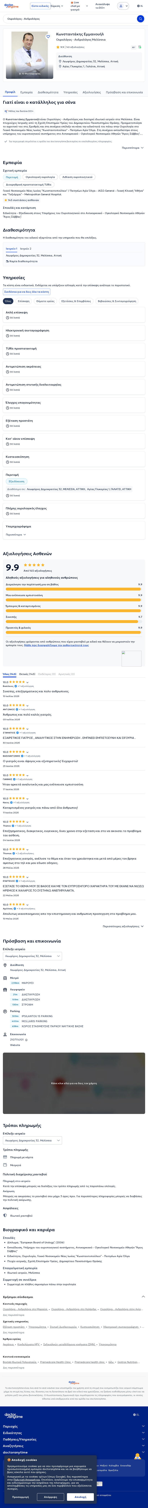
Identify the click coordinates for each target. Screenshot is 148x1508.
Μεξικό (103, 1465)
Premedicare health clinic (90, 1362)
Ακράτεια (8, 1344)
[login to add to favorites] (48, 37)
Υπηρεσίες (71, 92)
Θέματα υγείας (45, 301)
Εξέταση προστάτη (14, 1326)
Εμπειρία (26, 92)
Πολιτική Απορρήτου (27, 1479)
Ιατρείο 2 (25, 248)
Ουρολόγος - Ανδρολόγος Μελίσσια (81, 39)
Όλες (8, 301)
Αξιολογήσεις (92, 92)
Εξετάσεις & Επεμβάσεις (76, 301)
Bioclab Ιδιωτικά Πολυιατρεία (20, 1362)
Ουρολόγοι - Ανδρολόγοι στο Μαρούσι (25, 1309)
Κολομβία (114, 1465)
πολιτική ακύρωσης (19, 1199)
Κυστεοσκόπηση (90, 1326)
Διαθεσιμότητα (48, 92)
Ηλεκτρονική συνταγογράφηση (121, 1326)
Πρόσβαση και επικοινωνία (124, 92)
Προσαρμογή (20, 1497)
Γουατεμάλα (100, 1470)
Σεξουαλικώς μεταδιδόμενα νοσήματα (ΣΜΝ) (69, 1344)
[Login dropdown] (123, 6)
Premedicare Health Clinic (55, 1362)
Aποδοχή (80, 1497)
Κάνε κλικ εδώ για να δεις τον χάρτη (74, 1083)
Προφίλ (10, 92)
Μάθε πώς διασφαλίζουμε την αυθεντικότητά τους (56, 645)
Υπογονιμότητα (38, 1326)
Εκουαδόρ (125, 1465)
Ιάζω (111, 1362)
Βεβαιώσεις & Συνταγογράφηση (117, 301)
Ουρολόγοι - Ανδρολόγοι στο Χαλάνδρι (74, 1309)
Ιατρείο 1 (11, 248)
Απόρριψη (50, 1497)
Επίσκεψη (23, 301)
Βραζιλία (113, 1470)
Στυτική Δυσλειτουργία (63, 1326)
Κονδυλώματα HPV (29, 1344)
